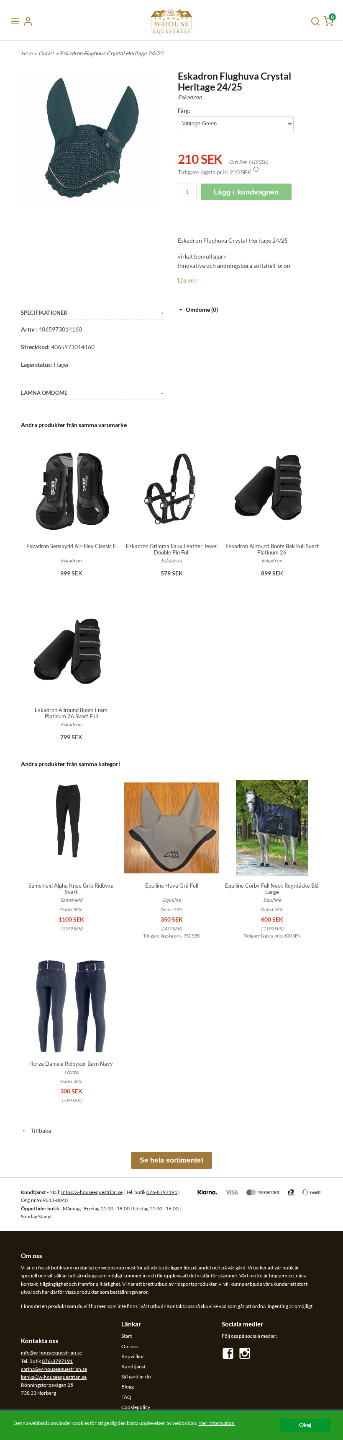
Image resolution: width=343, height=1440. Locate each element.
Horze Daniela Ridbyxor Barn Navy (71, 1063)
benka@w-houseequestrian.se (54, 1377)
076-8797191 (161, 1192)
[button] (256, 169)
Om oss (129, 1346)
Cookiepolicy (135, 1407)
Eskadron (190, 97)
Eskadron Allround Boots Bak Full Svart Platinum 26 (272, 549)
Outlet (46, 53)
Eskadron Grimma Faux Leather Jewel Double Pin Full (172, 549)
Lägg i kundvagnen (246, 192)
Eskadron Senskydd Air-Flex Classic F (71, 546)
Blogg (127, 1386)
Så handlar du (136, 1376)
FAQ (126, 1397)
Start (126, 1336)
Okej (305, 1425)
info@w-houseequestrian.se (51, 1352)
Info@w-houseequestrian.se (92, 1192)
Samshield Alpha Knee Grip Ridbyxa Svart (71, 888)
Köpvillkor (132, 1356)
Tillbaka (39, 1130)
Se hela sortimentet (171, 1160)
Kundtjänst (133, 1366)
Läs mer (188, 280)
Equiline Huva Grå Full (171, 885)
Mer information (216, 1423)
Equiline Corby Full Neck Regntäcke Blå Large (272, 888)
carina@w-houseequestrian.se (54, 1369)
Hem (27, 53)
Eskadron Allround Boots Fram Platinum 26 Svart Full (71, 713)
